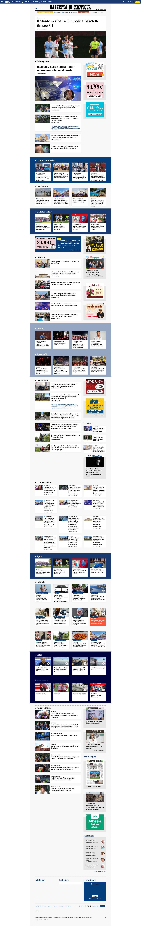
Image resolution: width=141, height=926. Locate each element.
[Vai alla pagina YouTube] (123, 2)
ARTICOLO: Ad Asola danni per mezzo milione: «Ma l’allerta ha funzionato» (66, 129)
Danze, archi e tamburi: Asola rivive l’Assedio (79, 201)
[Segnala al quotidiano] (79, 906)
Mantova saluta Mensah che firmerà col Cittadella (97, 227)
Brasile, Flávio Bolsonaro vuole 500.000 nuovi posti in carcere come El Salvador (64, 726)
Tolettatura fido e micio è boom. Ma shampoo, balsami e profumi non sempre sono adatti (43, 622)
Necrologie (43, 1)
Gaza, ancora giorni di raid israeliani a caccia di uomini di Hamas (79, 669)
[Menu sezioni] (2, 2)
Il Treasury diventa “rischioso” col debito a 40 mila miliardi (79, 598)
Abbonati (137, 1)
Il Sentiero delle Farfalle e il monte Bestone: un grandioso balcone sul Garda (98, 598)
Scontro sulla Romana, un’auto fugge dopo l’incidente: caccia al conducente (65, 283)
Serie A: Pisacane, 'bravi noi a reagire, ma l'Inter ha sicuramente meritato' (65, 758)
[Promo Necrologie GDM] (95, 291)
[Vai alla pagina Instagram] (128, 2)
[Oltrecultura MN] (95, 708)
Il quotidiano (90, 879)
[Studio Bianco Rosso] (95, 386)
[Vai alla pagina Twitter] (130, 2)
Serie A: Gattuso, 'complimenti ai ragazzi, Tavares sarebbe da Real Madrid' (65, 768)
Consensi (55, 906)
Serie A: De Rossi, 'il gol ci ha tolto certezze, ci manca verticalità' (62, 779)
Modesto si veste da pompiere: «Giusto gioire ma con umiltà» (43, 227)
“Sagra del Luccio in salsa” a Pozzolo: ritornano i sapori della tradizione (60, 371)
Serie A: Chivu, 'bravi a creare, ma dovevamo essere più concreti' (62, 790)
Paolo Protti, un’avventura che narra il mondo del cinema (94, 723)
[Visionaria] (95, 456)
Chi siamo (68, 906)
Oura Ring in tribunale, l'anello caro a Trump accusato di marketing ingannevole (41, 599)
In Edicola (40, 879)
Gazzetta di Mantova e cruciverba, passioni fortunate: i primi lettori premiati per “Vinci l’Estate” (94, 273)
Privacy (44, 906)
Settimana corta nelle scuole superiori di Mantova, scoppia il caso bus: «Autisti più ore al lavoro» (43, 178)
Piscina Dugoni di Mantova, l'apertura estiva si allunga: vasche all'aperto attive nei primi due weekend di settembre (97, 203)
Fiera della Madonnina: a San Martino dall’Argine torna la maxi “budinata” (61, 202)
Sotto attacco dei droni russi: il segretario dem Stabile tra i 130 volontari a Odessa (61, 176)
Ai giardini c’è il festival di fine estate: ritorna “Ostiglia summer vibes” (79, 370)
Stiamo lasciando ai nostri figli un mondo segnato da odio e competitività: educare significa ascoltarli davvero (94, 472)
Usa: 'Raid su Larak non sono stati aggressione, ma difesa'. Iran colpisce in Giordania (64, 715)
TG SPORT (57, 694)
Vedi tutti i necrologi (100, 871)
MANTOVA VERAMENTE (79, 694)
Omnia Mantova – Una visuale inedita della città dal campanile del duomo (95, 807)
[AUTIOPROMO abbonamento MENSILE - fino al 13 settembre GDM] (95, 109)
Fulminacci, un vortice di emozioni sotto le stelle (43, 345)
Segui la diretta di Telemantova (96, 696)
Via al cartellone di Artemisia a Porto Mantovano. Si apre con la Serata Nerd (64, 305)
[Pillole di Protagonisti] (95, 731)
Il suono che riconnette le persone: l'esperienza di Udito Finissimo (95, 746)
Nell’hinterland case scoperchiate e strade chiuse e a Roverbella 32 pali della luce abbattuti (50, 541)
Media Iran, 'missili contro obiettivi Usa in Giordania (65, 747)
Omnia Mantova (91, 803)
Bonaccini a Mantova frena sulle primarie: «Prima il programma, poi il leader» (65, 107)
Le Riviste (64, 879)
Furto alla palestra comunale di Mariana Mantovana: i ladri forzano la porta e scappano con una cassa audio (64, 426)
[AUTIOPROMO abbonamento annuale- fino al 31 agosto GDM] (95, 90)
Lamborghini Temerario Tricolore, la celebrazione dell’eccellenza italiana (61, 599)
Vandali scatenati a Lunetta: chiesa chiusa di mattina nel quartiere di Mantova (65, 137)
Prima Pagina (89, 756)
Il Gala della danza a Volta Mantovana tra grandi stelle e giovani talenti (42, 371)
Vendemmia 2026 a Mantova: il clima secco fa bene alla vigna (65, 436)
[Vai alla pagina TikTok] (133, 2)
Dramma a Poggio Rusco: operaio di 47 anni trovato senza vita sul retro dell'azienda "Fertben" (64, 386)
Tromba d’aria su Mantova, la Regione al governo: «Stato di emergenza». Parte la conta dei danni (64, 118)
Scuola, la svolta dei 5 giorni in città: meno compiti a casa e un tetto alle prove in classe (79, 177)
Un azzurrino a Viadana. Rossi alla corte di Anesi (98, 571)
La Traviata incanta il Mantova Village (60, 343)
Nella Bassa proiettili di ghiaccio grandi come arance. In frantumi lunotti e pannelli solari (74, 521)
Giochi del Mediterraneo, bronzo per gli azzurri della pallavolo (43, 669)
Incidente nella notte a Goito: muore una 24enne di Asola (55, 68)
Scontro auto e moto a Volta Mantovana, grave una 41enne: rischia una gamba (64, 147)
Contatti (62, 906)
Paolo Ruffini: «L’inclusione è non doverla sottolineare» (97, 344)
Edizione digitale (17, 1)
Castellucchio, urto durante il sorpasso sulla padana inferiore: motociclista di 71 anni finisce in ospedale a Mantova (65, 416)
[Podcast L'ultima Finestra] (95, 244)
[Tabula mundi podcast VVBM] (95, 310)
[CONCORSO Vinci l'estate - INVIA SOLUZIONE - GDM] (95, 69)
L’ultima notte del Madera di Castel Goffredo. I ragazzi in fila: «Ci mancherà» (42, 202)
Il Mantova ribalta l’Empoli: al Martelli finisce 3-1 (67, 23)
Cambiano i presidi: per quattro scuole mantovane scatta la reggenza (64, 315)
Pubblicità (38, 906)
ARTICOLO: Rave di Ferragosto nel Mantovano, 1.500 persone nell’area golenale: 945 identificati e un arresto (65, 405)
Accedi (49, 1)
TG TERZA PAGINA (41, 694)
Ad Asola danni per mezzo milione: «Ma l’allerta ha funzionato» (98, 540)
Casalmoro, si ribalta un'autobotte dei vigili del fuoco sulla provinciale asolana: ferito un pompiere (65, 448)
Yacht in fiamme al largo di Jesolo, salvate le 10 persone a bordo (61, 669)
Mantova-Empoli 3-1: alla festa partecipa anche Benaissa (79, 227)
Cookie (50, 906)
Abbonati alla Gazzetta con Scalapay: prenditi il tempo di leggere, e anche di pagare (69, 244)
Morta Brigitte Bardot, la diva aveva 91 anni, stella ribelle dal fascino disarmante (98, 621)
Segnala (36, 1)
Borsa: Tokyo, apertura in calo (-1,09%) (64, 735)
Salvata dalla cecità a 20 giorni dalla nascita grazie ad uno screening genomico (61, 621)
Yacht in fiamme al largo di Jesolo (98, 668)
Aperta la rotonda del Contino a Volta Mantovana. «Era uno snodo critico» (63, 294)
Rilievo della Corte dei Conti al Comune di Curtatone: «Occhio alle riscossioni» (65, 273)
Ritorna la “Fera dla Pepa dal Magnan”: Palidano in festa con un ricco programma (98, 370)
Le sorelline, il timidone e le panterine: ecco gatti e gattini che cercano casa (43, 645)
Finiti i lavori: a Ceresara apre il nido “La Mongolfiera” (65, 262)
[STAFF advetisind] (95, 406)
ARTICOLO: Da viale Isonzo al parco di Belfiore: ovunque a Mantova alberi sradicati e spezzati (65, 127)
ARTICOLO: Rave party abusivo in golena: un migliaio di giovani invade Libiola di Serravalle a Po (65, 407)
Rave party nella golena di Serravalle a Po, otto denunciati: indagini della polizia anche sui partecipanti (65, 397)
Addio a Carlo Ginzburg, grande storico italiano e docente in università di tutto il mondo (79, 622)
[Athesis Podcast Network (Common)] (95, 822)
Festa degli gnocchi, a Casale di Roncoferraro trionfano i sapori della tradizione (79, 645)
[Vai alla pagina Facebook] (126, 2)
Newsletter (28, 1)
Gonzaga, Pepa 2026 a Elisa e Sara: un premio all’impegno (50, 488)
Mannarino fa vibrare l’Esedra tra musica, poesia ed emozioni (79, 345)
